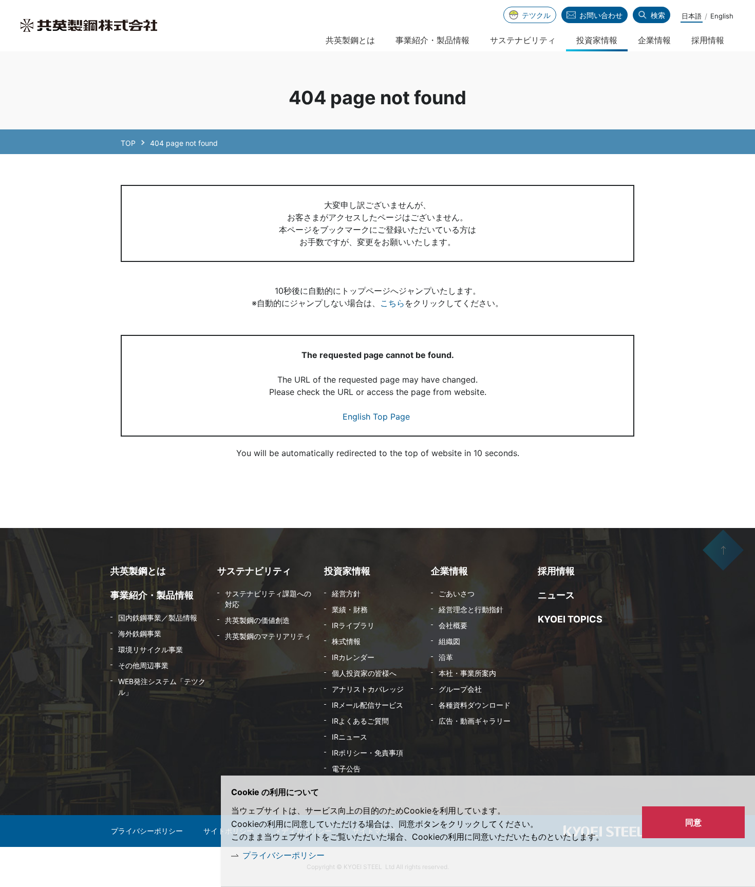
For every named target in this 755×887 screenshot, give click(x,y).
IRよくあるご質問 (360, 720)
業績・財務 (350, 609)
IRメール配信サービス (367, 705)
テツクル (536, 15)
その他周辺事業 (143, 665)
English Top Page (377, 416)
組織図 (449, 641)
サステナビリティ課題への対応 (268, 599)
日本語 (692, 16)
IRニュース (349, 736)
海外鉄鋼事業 (139, 633)
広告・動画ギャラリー (475, 720)
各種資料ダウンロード (475, 705)
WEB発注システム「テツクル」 (161, 686)
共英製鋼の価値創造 (257, 620)
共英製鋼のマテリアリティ (268, 636)
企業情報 (654, 40)
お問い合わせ (600, 15)
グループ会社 (460, 689)
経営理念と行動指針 (471, 609)
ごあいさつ (457, 593)
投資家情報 (596, 40)
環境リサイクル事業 (150, 649)
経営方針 (346, 593)
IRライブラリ (353, 625)
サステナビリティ (523, 40)
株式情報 (346, 641)
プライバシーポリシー (283, 855)
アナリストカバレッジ (368, 689)
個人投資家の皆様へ (364, 673)
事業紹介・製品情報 (432, 40)
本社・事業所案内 (467, 673)
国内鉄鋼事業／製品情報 (157, 617)
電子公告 (346, 768)
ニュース (556, 595)
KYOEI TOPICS (570, 619)
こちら (392, 303)
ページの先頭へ (723, 550)
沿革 (446, 657)
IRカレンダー (353, 657)
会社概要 (453, 625)
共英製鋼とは (350, 40)
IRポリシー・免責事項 (367, 752)
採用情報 (707, 40)
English (721, 16)
